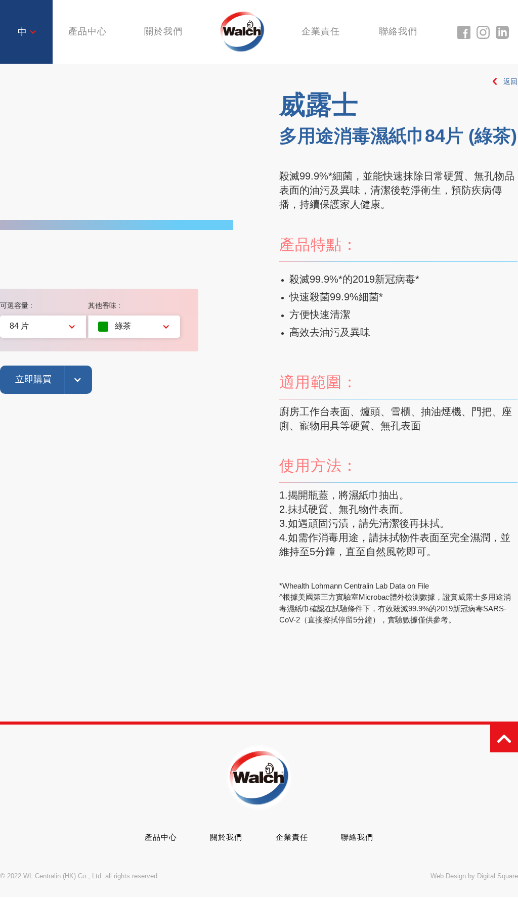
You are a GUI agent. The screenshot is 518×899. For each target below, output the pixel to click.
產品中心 (161, 837)
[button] (27, 32)
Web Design (448, 876)
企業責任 (320, 31)
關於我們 (163, 31)
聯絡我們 (398, 31)
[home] (242, 31)
